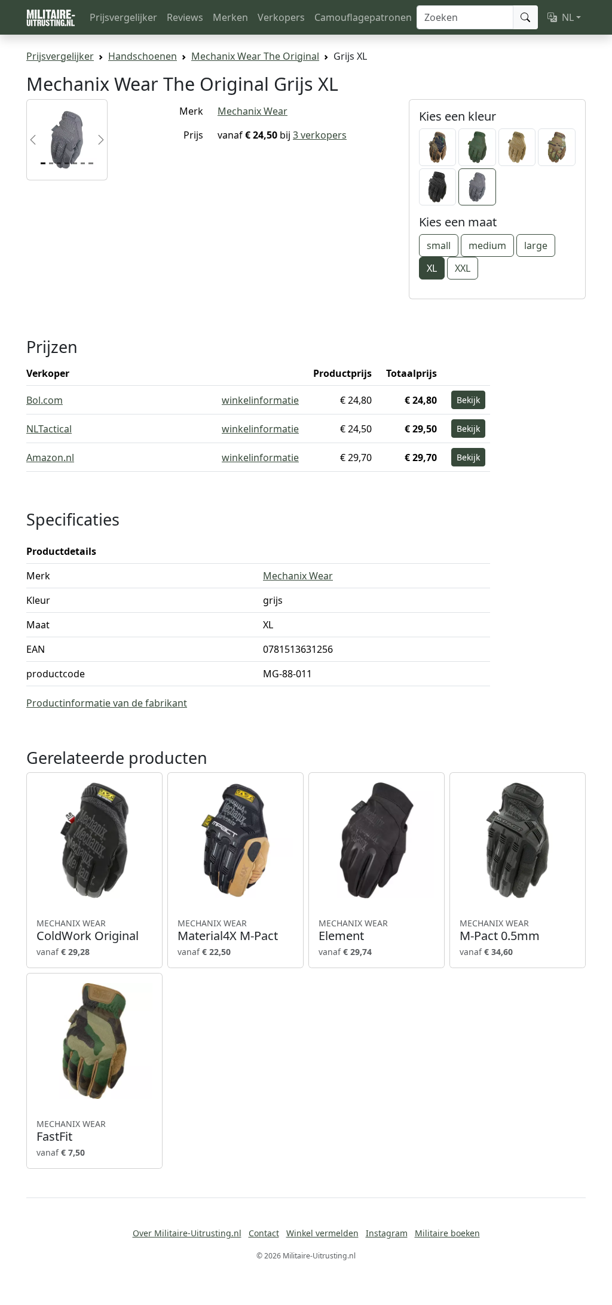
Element (353, 930)
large (535, 245)
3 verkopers (320, 135)
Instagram (387, 1233)
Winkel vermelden (322, 1233)
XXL (462, 268)
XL (432, 268)
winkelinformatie (260, 400)
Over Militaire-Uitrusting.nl (187, 1233)
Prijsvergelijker (123, 17)
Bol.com (44, 400)
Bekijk (468, 400)
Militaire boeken (447, 1233)
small (439, 245)
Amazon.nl (50, 457)
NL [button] (568, 17)
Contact (264, 1233)
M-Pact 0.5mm (500, 930)
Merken (230, 17)
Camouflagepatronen (363, 17)
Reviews (185, 17)
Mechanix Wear (252, 111)
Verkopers (281, 17)
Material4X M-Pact (228, 930)
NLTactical (49, 428)
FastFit (71, 1131)
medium (487, 245)
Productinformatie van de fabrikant (106, 703)
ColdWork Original (87, 930)
